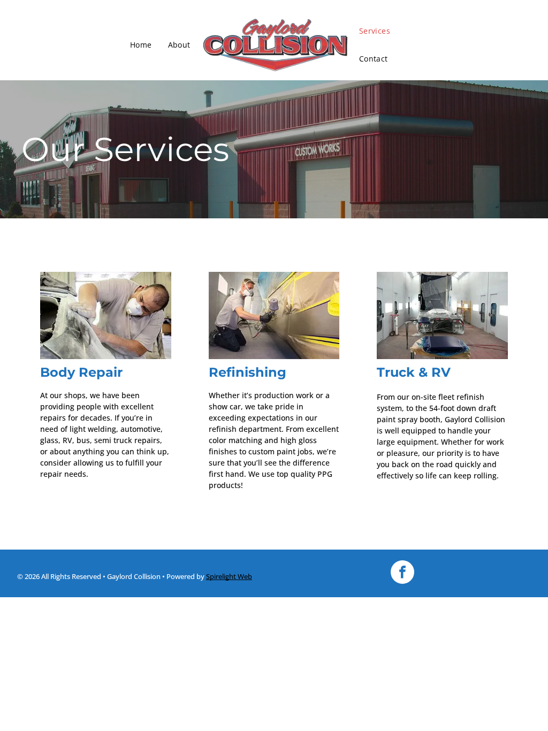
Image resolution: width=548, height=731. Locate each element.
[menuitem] (141, 45)
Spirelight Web (229, 576)
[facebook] (402, 573)
